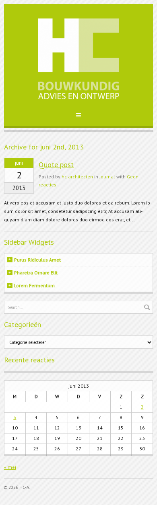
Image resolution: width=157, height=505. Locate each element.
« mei (10, 467)
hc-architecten (77, 177)
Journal (107, 177)
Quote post (56, 164)
